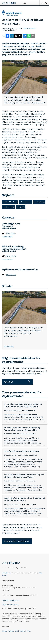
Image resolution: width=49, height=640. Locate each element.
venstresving (8, 207)
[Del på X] (16, 36)
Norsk (17, 631)
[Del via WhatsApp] (29, 36)
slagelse (20, 207)
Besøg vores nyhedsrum (16, 541)
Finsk (29, 631)
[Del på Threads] (20, 36)
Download (9, 346)
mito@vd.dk (7, 259)
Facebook (13, 600)
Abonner (8, 382)
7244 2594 (11, 233)
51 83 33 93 (11, 275)
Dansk (4, 631)
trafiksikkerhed (10, 202)
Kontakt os (6, 573)
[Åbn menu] (25, 2)
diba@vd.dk (7, 236)
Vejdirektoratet (29, 28)
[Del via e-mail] (33, 36)
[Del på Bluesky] (25, 36)
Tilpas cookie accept (10, 604)
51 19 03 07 (11, 256)
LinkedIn (5, 600)
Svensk (23, 631)
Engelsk (11, 631)
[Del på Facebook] (7, 36)
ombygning (39, 202)
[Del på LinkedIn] (12, 36)
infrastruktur (26, 202)
